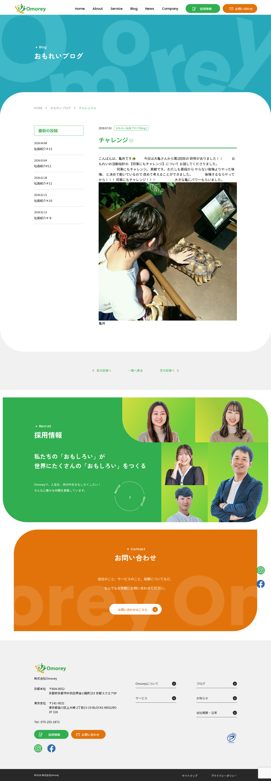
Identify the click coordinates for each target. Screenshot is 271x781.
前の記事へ (104, 370)
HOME (38, 108)
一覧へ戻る (135, 370)
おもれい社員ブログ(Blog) (131, 128)
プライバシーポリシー (224, 775)
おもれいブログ (60, 108)
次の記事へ (167, 370)
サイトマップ (189, 775)
